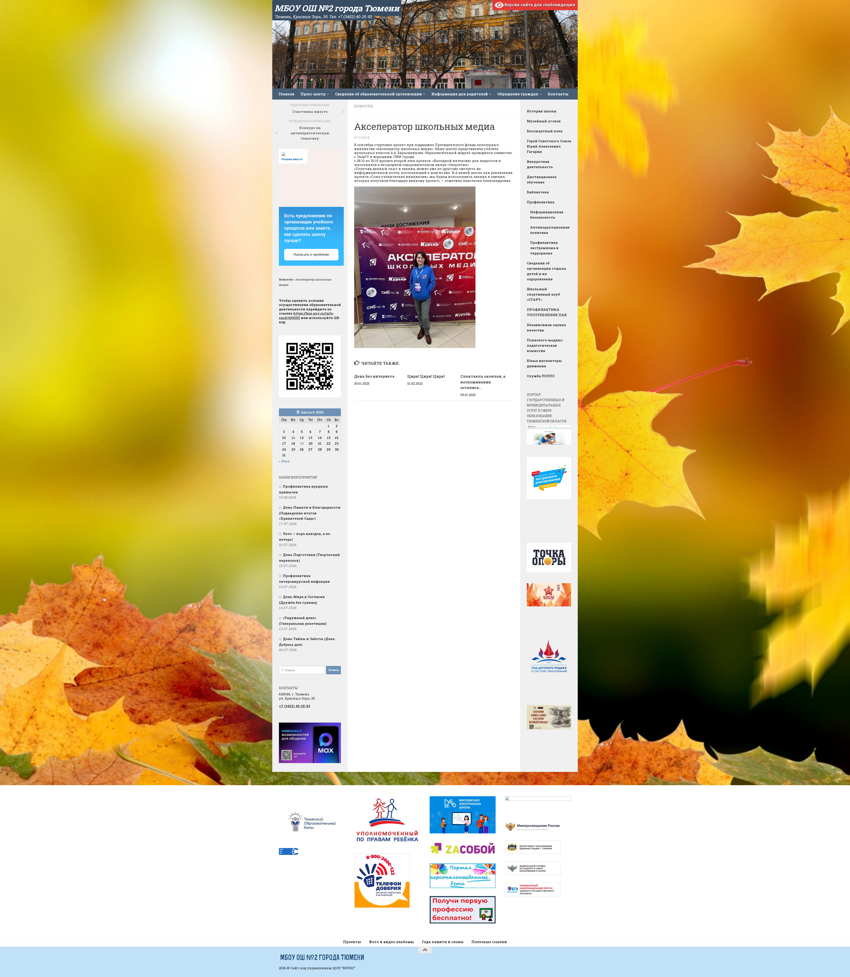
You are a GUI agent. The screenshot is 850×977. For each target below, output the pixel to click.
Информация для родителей (459, 94)
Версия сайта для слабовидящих (540, 4)
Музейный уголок (544, 121)
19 (302, 443)
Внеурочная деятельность (540, 164)
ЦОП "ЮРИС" (343, 968)
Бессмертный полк (544, 131)
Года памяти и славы (443, 941)
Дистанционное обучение (541, 179)
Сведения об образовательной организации (378, 94)
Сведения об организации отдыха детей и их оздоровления (546, 271)
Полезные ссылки (489, 941)
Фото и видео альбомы (391, 941)
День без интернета (374, 376)
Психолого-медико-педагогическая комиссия (545, 345)
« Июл (284, 461)
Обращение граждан (517, 94)
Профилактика (540, 202)
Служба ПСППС (541, 376)
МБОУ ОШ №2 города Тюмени (336, 7)
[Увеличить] (335, 728)
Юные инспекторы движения (544, 363)
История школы (541, 111)
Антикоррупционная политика (550, 230)
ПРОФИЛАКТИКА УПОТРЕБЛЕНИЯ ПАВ (547, 312)
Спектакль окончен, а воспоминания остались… (482, 382)
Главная (286, 94)
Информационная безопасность (546, 214)
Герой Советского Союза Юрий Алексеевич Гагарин (549, 146)
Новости (363, 106)
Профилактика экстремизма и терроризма (544, 247)
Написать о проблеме (311, 254)
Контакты (558, 94)
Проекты (352, 941)
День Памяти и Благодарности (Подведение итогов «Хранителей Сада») (309, 513)
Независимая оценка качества (546, 327)
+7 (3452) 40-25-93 (294, 706)
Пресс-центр (313, 94)
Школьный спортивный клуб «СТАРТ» (543, 294)
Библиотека (538, 192)
